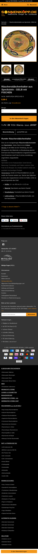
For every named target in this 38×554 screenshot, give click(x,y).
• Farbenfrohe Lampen (7, 496)
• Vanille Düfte (4, 476)
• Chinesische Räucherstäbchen (9, 421)
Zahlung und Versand (7, 288)
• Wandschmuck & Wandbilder (9, 504)
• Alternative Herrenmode (7, 525)
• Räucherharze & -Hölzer (7, 427)
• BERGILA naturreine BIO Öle (8, 450)
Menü (5, 4)
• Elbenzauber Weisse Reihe (8, 381)
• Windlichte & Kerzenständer (8, 493)
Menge (3, 108)
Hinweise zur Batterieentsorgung (10, 298)
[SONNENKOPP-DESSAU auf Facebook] (3, 244)
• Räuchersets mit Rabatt (7, 435)
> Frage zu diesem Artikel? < (10, 206)
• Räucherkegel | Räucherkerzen (9, 430)
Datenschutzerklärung (7, 290)
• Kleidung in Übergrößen (7, 530)
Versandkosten (16, 103)
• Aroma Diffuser (5, 461)
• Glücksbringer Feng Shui (7, 507)
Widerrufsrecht (5, 278)
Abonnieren (31, 314)
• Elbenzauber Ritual (6, 378)
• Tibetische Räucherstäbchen (8, 415)
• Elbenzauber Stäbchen (7, 372)
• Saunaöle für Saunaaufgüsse (9, 487)
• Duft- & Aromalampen (7, 458)
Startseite (4, 22)
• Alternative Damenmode (7, 522)
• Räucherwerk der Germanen (8, 424)
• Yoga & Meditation (6, 510)
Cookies (3, 293)
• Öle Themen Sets (6, 453)
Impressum (4, 276)
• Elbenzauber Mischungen (8, 375)
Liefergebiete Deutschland (9, 295)
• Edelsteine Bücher (6, 541)
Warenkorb (33, 4)
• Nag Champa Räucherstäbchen (9, 409)
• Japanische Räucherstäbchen (9, 418)
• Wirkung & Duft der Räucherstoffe (10, 438)
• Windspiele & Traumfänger (8, 499)
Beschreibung (8, 132)
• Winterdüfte (4, 470)
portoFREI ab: (22, 132)
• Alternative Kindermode (7, 527)
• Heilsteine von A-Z (6, 539)
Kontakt (3, 273)
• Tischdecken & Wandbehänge (9, 490)
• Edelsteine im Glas (6, 544)
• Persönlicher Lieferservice (8, 386)
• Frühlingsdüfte (5, 464)
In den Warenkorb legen (19, 551)
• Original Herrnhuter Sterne (8, 513)
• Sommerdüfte (5, 467)
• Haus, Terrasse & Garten (7, 484)
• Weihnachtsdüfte (5, 473)
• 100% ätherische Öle (7, 447)
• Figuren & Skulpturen (7, 502)
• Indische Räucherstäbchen (8, 412)
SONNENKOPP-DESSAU (16, 347)
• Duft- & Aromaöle (6, 455)
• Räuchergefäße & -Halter (8, 432)
